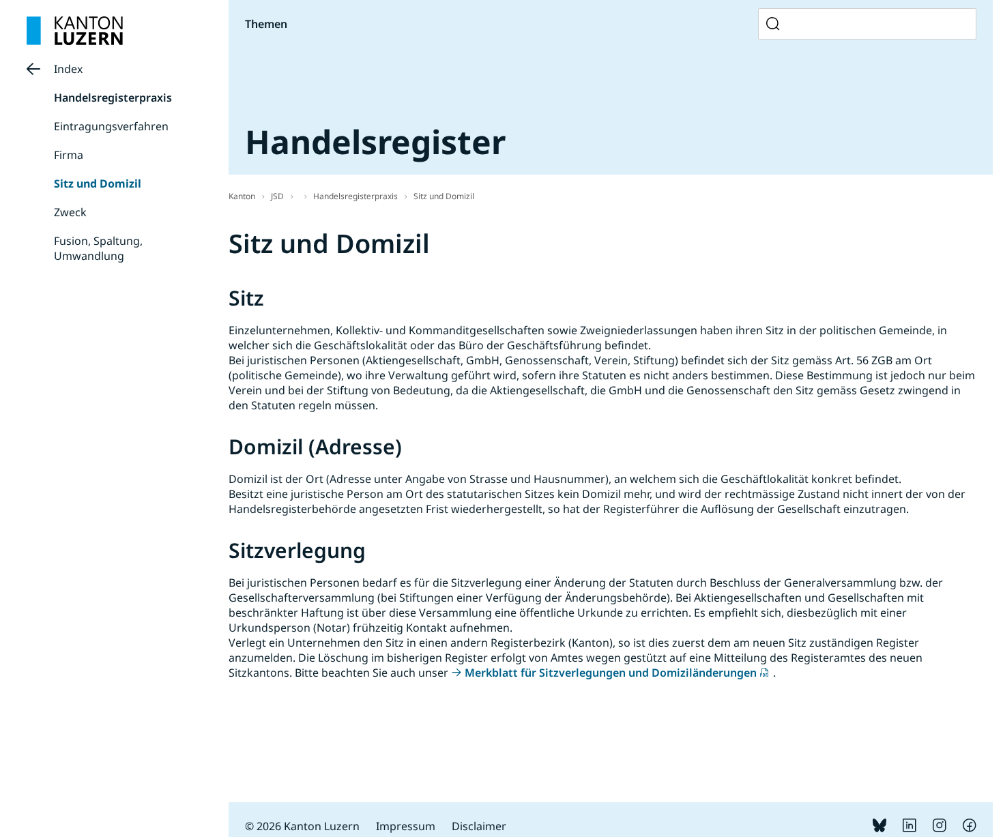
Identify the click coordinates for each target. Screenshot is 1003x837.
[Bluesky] (879, 828)
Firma (68, 154)
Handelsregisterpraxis (113, 97)
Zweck (70, 212)
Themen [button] (266, 23)
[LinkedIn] (909, 828)
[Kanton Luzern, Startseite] (75, 30)
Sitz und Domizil (97, 183)
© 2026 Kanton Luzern (302, 826)
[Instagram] (939, 828)
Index (68, 68)
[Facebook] (969, 828)
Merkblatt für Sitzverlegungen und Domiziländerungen (611, 672)
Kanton (242, 196)
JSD (277, 196)
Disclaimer (479, 826)
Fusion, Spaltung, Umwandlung (98, 248)
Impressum (405, 826)
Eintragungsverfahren (111, 126)
